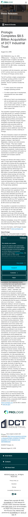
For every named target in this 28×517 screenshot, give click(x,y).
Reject (14, 277)
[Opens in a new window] (13, 494)
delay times (9, 506)
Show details (20, 263)
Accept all (14, 267)
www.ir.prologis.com (17, 228)
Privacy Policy (19, 253)
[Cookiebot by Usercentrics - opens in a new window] (20, 238)
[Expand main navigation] (26, 2)
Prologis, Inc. (13, 474)
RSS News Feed (8, 467)
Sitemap (14, 487)
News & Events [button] (10, 25)
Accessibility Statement (13, 490)
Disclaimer (14, 483)
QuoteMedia (8, 502)
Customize (13, 272)
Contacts (7, 461)
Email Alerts (7, 455)
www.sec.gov (6, 404)
